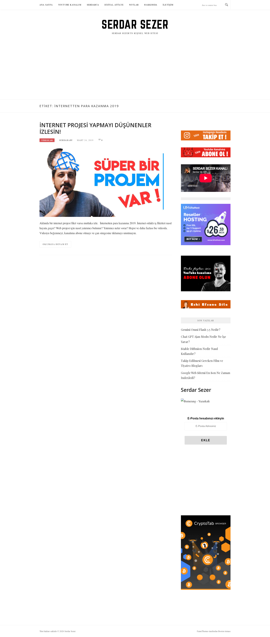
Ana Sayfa (46, 4)
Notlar (134, 4)
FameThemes (202, 631)
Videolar (47, 140)
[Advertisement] (135, 72)
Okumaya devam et (55, 244)
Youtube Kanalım (69, 4)
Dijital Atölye (114, 4)
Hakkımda (150, 4)
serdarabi (65, 140)
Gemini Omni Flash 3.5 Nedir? (200, 330)
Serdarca (93, 4)
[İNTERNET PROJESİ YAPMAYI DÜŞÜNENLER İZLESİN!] (101, 181)
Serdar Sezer (135, 24)
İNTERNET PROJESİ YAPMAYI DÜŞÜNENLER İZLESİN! (95, 128)
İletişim (168, 4)
